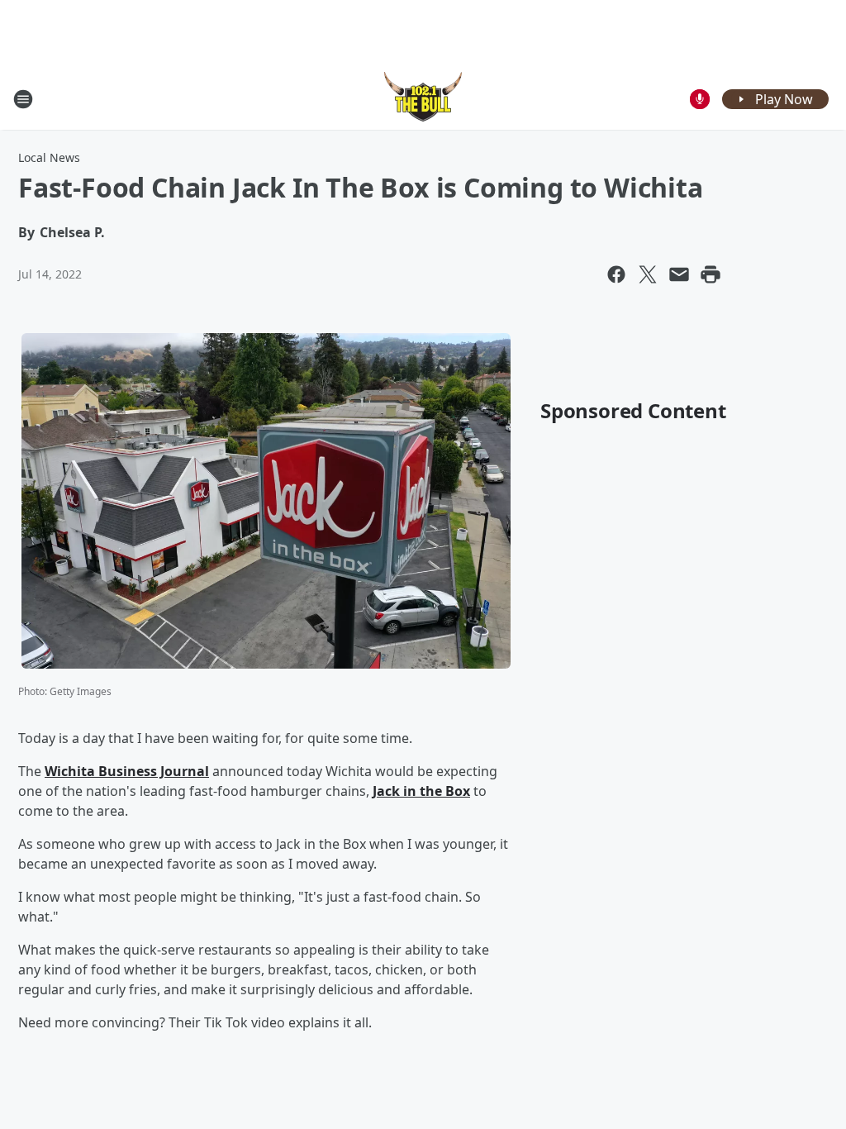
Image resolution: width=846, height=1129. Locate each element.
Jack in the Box (421, 791)
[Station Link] (423, 99)
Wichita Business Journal (127, 771)
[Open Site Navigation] (23, 99)
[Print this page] (710, 274)
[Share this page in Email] (679, 274)
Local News (49, 157)
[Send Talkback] (700, 99)
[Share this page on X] (647, 274)
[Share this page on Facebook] (616, 274)
